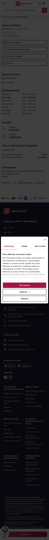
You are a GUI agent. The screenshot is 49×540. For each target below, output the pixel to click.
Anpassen (23, 292)
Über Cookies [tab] (40, 246)
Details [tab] (24, 246)
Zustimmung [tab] (9, 246)
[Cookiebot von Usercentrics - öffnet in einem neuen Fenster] (36, 239)
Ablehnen (24, 299)
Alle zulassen (24, 285)
